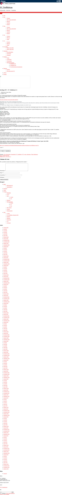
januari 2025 (5, 257)
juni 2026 (5, 230)
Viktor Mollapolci (34, 154)
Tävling (8, 209)
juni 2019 (5, 363)
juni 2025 (5, 249)
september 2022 (6, 301)
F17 (4, 40)
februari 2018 (6, 388)
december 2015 (6, 429)
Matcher (8, 21)
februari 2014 (6, 464)
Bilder (4, 184)
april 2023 (5, 290)
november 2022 (6, 298)
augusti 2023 (5, 284)
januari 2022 (5, 314)
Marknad (5, 68)
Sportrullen (9, 53)
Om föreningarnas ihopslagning (16, 66)
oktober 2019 (5, 356)
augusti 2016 (5, 416)
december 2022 (6, 297)
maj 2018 (5, 383)
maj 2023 (5, 289)
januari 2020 (5, 352)
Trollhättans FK (13, 65)
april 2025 (5, 252)
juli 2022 (5, 304)
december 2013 (6, 465)
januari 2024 (5, 276)
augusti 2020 (5, 341)
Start (4, 15)
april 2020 (5, 347)
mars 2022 (5, 311)
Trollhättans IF (13, 63)
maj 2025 (5, 251)
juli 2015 (5, 437)
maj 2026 (5, 232)
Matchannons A (10, 185)
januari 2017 (5, 408)
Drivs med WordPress (10, 493)
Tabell (8, 39)
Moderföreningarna (10, 62)
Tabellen (8, 22)
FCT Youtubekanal (3, 487)
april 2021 (5, 328)
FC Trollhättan (6, 7)
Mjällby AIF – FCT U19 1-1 (5, 156)
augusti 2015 (5, 435)
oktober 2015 (5, 432)
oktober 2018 (5, 375)
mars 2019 (5, 367)
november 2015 (6, 431)
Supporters (9, 219)
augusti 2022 (5, 303)
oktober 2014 (5, 451)
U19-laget (9, 222)
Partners (8, 69)
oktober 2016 (5, 413)
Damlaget (5, 188)
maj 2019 (5, 364)
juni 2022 (5, 306)
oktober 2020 (5, 338)
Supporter (5, 50)
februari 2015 (6, 445)
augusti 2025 (5, 246)
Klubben (5, 56)
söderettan (29, 154)
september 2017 (6, 396)
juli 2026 (5, 229)
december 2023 (6, 278)
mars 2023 (5, 292)
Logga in (5, 473)
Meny (1, 13)
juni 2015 (5, 438)
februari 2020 (6, 350)
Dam (4, 26)
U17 (11, 204)
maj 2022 (5, 308)
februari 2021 (6, 331)
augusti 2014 (5, 454)
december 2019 (6, 353)
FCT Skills (5, 46)
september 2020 (6, 339)
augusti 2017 (5, 397)
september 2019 (6, 358)
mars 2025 (5, 254)
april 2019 (5, 366)
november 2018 (6, 374)
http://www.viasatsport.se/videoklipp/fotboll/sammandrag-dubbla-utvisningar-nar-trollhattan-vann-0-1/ (19, 145)
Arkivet (4, 72)
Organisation (9, 61)
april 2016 (5, 423)
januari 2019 (5, 371)
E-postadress (3, 175)
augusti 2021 (5, 322)
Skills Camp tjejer (10, 49)
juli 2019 (5, 361)
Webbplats (2, 177)
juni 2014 (5, 457)
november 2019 (6, 355)
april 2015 (5, 442)
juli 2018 (5, 380)
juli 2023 (5, 285)
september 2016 (6, 415)
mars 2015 (5, 443)
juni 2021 (5, 325)
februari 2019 (6, 369)
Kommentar (2, 170)
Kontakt (4, 74)
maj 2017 (5, 402)
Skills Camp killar (10, 47)
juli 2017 (5, 399)
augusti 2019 (5, 360)
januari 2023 (5, 295)
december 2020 (6, 334)
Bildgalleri (9, 192)
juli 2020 (5, 342)
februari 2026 (6, 237)
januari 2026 (5, 238)
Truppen (8, 18)
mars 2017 (5, 405)
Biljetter (8, 24)
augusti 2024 (5, 265)
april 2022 (5, 309)
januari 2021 (5, 333)
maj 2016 (5, 421)
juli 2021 (5, 323)
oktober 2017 (5, 394)
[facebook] (0, 12)
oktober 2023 (5, 281)
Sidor (4, 212)
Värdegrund (9, 59)
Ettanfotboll (13, 154)
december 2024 (6, 259)
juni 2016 (5, 420)
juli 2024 (5, 267)
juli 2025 (5, 248)
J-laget (4, 190)
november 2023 (6, 279)
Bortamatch (8, 154)
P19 (4, 35)
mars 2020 (5, 349)
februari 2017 (6, 407)
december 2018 (6, 372)
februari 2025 (6, 256)
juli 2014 (5, 456)
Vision (8, 57)
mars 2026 (5, 235)
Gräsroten (9, 55)
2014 (5, 154)
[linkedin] (2, 12)
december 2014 (6, 448)
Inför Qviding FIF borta (4, 155)
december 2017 (6, 391)
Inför (8, 196)
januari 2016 (5, 427)
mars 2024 (5, 273)
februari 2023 (6, 293)
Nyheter (4, 191)
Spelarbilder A (9, 187)
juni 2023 (5, 287)
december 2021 (6, 315)
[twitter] (1, 12)
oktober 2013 (5, 468)
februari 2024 (6, 274)
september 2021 (6, 320)
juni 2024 (5, 268)
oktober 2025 (5, 243)
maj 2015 (5, 440)
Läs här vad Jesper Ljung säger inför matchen (9, 99)
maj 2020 (5, 345)
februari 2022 (6, 312)
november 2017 (6, 393)
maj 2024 (5, 270)
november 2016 (6, 412)
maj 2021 (5, 326)
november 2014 (6, 449)
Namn (1, 172)
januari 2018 (5, 390)
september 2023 (6, 282)
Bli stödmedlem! (10, 52)
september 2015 (6, 434)
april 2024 (5, 271)
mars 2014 (5, 462)
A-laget (11, 197)
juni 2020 (5, 344)
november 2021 (6, 317)
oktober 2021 (5, 319)
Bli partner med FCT (11, 71)
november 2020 (6, 336)
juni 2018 (5, 382)
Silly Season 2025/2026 (11, 19)
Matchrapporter (10, 201)
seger (25, 154)
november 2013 (6, 467)
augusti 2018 (5, 379)
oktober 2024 (5, 262)
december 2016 (6, 410)
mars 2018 (5, 386)
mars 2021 (5, 330)
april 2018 (5, 385)
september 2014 (6, 453)
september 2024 (6, 263)
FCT (23, 154)
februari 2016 (6, 426)
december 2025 (6, 240)
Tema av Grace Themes (4, 494)
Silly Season (9, 207)
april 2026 (5, 233)
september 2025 (6, 244)
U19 (11, 198)
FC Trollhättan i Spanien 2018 (12, 215)
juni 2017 (5, 401)
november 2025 (6, 241)
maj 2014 (5, 459)
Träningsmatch (9, 210)
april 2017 (5, 404)
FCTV (8, 194)
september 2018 (6, 377)
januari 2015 (5, 446)
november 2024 (6, 260)
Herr (4, 17)
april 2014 (5, 461)
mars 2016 (5, 424)
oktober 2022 (5, 300)
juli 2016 (5, 418)
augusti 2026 (5, 227)
